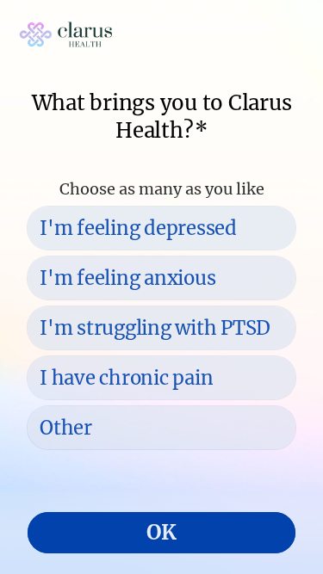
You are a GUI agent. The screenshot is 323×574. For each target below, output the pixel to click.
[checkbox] (161, 228)
